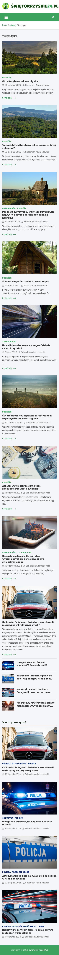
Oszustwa (7, 818)
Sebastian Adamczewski (37, 85)
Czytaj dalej (7, 98)
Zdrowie (32, 764)
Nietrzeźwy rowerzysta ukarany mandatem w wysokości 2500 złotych (35, 705)
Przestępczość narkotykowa (28, 926)
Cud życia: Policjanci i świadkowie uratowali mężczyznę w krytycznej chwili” (28, 624)
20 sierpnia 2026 (13, 882)
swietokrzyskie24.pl (38, 950)
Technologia (24, 552)
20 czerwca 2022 (13, 422)
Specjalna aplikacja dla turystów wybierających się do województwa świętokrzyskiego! (23, 559)
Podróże (6, 78)
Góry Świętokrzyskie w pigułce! (20, 81)
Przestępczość (20, 872)
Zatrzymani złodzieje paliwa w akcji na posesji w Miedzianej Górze (34, 678)
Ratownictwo (19, 764)
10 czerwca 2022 (13, 566)
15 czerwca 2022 (13, 493)
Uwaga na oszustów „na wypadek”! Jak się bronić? (32, 664)
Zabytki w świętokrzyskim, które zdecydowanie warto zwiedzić (21, 487)
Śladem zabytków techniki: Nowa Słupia (25, 281)
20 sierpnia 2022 (13, 152)
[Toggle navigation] (6, 17)
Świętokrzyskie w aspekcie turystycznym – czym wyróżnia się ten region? (27, 417)
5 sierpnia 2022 (12, 221)
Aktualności (9, 208)
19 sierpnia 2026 (13, 937)
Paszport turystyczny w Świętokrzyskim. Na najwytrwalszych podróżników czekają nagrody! (28, 215)
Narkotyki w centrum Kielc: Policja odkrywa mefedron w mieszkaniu (33, 692)
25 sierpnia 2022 (13, 85)
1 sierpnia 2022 (12, 285)
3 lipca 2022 (11, 352)
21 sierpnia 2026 (13, 774)
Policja (6, 764)
